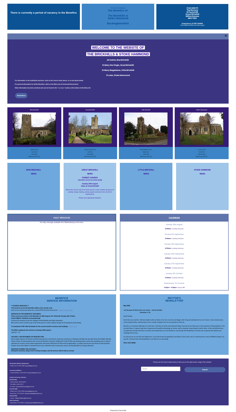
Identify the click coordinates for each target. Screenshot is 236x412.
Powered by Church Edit (118, 410)
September (68, 310)
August (61, 310)
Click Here (73, 326)
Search (205, 370)
